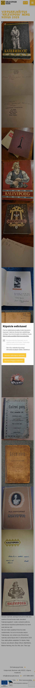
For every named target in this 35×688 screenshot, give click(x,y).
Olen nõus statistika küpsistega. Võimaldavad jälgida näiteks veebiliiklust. (18, 348)
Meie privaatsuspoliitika (10, 336)
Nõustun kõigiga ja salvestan (13, 360)
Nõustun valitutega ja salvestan (14, 355)
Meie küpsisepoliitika (23, 336)
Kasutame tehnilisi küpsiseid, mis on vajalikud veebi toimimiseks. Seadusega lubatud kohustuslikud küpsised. (17, 342)
